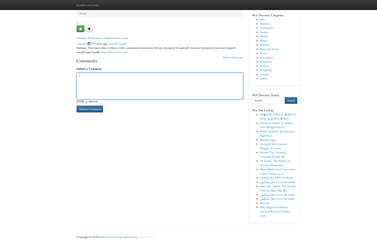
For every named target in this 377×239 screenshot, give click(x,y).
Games (264, 32)
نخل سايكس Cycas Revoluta (277, 182)
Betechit (265, 203)
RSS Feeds (131, 237)
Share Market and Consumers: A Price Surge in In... (278, 171)
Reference (266, 61)
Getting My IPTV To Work (276, 178)
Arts (262, 19)
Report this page (233, 57)
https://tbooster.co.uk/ (114, 52)
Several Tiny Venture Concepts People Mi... (273, 154)
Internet (82, 44)
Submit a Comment (89, 69)
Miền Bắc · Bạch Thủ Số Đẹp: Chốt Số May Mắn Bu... (278, 188)
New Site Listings (112, 237)
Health (264, 36)
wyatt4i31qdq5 (117, 44)
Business (265, 24)
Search (291, 100)
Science (264, 66)
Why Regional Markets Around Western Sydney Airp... (275, 211)
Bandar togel (268, 140)
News (263, 53)
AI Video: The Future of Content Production (275, 163)
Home (83, 13)
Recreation (266, 57)
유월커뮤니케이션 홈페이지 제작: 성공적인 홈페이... (278, 116)
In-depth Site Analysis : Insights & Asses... (274, 146)
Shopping (266, 70)
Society (264, 74)
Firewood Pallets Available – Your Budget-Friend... (277, 125)
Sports (264, 78)
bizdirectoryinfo (88, 5)
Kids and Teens (269, 49)
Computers (266, 28)
